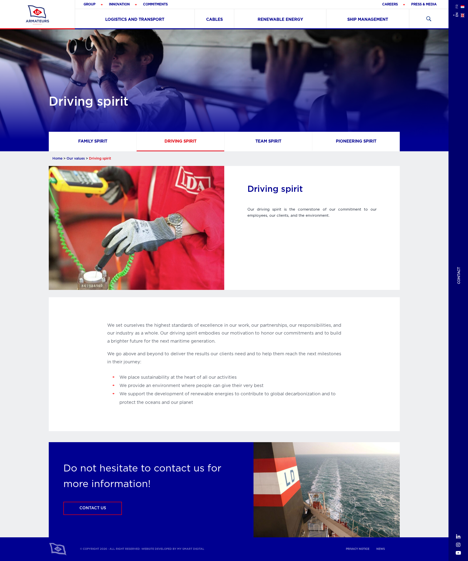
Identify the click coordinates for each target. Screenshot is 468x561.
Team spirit (268, 141)
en (457, 15)
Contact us (92, 508)
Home (57, 158)
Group (90, 4)
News (380, 549)
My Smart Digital (190, 549)
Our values (76, 158)
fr (457, 6)
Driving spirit (180, 141)
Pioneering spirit (356, 141)
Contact (459, 275)
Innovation (119, 4)
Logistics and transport (134, 19)
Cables (214, 19)
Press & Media (424, 4)
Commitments (155, 4)
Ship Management (367, 19)
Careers (390, 4)
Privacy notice (357, 549)
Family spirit (92, 141)
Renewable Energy (280, 19)
